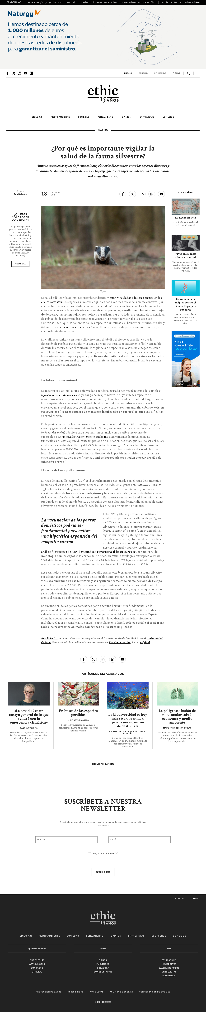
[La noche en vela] (186, 207)
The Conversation (120, 642)
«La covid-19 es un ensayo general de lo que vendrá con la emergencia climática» (29, 716)
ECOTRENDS (158, 936)
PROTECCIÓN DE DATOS (48, 992)
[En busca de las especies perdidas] (78, 694)
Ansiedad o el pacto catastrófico (139, 2)
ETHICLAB (143, 73)
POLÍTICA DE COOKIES (121, 992)
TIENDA (176, 73)
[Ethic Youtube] (25, 73)
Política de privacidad (109, 853)
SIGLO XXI (37, 117)
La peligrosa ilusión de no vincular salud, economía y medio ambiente (177, 716)
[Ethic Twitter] (13, 73)
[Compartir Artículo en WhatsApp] (151, 194)
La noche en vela (185, 217)
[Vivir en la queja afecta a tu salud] (186, 243)
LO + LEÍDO (168, 117)
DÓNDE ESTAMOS (103, 972)
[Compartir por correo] (161, 194)
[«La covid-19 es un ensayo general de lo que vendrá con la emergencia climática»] (29, 694)
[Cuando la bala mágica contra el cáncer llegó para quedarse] (186, 288)
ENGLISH (128, 73)
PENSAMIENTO (105, 117)
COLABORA (20, 264)
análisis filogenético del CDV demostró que (88, 552)
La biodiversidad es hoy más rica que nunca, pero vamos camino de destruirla (127, 720)
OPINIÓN (126, 117)
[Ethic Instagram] (19, 73)
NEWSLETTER (169, 964)
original (145, 642)
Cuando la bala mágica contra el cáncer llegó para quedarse (185, 304)
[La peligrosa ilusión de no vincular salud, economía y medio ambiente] (177, 694)
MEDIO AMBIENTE (60, 117)
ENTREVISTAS (147, 117)
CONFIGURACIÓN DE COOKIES (154, 992)
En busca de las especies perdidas (78, 712)
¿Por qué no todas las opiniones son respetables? (91, 2)
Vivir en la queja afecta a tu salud (185, 255)
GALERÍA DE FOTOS (169, 968)
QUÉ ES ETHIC (37, 960)
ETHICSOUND (160, 73)
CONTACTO (37, 968)
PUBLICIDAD (103, 964)
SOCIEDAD (83, 117)
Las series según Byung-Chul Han (44, 2)
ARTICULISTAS (37, 964)
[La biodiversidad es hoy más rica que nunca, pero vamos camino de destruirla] (128, 695)
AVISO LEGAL (96, 992)
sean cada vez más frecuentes (71, 327)
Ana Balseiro (20, 194)
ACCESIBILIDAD (76, 992)
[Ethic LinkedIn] (31, 73)
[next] (198, 2)
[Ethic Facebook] (8, 73)
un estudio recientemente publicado (85, 436)
